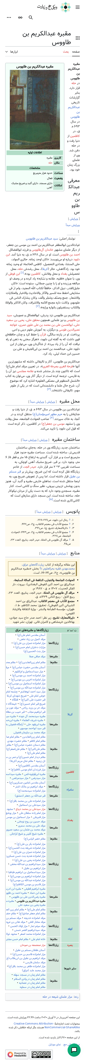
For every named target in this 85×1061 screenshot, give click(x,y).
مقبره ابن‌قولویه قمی (34, 774)
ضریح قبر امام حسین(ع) (32, 704)
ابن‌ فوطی (14, 273)
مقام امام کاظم (37, 741)
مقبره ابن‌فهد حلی (35, 724)
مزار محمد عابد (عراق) (33, 970)
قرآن (43, 334)
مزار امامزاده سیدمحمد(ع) (31, 790)
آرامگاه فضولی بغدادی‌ (12, 724)
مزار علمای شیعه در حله (57, 996)
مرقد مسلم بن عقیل (10, 918)
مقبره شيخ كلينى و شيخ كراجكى (26, 834)
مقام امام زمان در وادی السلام (29, 979)
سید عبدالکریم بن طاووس (42, 238)
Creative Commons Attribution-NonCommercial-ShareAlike (47, 1025)
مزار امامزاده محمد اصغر (32, 934)
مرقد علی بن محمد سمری (31, 825)
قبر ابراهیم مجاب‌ (36, 712)
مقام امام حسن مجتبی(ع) (14, 939)
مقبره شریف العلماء (32, 720)
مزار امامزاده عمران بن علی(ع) (29, 643)
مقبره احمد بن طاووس (15, 893)
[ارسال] (74, 1050)
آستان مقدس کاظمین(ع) (31, 765)
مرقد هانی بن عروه (15, 922)
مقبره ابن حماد (37, 893)
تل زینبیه (40, 761)
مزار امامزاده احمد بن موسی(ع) (28, 675)
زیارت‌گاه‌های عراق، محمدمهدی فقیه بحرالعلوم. (48, 566)
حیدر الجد (30, 466)
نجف (70, 649)
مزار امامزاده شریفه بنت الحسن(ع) (26, 848)
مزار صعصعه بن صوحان (32, 945)
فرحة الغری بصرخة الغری (58, 366)
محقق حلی (33, 320)
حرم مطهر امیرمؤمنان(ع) (47, 414)
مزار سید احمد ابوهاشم (32, 691)
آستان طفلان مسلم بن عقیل (30, 950)
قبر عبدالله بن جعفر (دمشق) (30, 796)
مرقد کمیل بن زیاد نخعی (32, 639)
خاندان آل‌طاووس (42, 249)
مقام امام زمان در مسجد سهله (29, 975)
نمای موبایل (55, 1044)
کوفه (70, 929)
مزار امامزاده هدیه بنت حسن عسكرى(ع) (24, 856)
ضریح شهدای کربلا (17, 696)
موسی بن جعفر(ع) (53, 423)
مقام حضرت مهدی (17, 741)
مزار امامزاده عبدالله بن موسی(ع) (27, 687)
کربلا (45, 269)
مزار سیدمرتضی (20, 778)
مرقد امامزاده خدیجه (34, 918)
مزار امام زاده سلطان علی (32, 813)
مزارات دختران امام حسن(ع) (30, 647)
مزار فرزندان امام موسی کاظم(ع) (28, 769)
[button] (77, 7)
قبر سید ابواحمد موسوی (32, 728)
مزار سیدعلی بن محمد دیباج (30, 809)
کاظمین (75, 136)
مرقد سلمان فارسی (35, 962)
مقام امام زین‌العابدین (33, 737)
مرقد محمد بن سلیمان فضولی (29, 732)
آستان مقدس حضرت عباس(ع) (28, 667)
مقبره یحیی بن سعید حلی (31, 905)
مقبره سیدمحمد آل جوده (32, 716)
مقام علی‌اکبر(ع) (36, 749)
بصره (70, 945)
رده (76, 996)
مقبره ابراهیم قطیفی (34, 889)
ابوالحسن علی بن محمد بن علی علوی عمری (46, 325)
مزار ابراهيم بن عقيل (34, 868)
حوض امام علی (37, 696)
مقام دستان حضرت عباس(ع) (29, 745)
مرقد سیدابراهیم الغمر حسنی (29, 930)
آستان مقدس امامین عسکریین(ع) (27, 782)
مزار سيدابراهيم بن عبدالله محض (27, 864)
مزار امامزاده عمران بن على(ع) (29, 852)
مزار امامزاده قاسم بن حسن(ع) (28, 954)
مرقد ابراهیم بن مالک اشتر (29, 786)
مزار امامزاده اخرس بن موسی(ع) (28, 679)
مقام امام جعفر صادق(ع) (32, 913)
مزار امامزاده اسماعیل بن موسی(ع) (26, 683)
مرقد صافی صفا (37, 656)
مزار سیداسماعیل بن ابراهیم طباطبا (26, 872)
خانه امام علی (38, 939)
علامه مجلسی (25, 371)
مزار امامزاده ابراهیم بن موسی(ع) (27, 876)
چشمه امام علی (9, 691)
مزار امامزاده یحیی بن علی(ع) (29, 860)
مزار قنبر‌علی (39, 817)
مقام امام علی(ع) (36, 753)
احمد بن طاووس (70, 254)
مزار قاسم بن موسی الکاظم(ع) (29, 884)
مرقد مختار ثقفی (36, 922)
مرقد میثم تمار (37, 926)
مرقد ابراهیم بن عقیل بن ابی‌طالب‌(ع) (25, 958)
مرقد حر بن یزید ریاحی (33, 708)
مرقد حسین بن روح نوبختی (31, 821)
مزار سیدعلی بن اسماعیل (32, 805)
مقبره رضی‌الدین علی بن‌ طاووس (28, 897)
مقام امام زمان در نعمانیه (32, 983)
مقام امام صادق (10, 737)
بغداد (64, 273)
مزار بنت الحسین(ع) (34, 651)
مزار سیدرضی (38, 778)
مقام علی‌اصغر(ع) (15, 749)
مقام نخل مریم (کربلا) (21, 761)
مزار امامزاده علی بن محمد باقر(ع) (27, 801)
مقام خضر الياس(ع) (34, 839)
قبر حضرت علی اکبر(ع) (33, 699)
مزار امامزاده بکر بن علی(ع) (31, 844)
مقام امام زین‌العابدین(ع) (31, 662)
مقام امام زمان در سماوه (32, 987)
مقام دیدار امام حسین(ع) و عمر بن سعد (24, 757)
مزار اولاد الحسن (18, 926)
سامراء (70, 789)
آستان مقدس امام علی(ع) (31, 635)
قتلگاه (15, 699)
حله (50, 162)
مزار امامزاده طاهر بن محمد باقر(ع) (26, 966)
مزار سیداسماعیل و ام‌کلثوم (29, 671)
